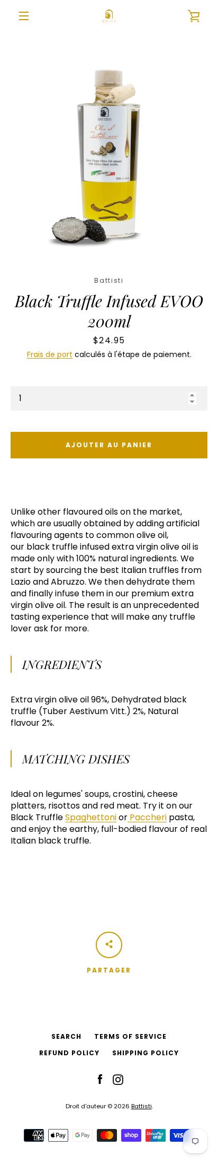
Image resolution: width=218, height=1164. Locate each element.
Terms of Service (130, 1036)
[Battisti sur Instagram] (118, 1079)
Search (66, 1036)
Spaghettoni (90, 817)
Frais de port (49, 354)
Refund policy (69, 1052)
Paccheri (148, 817)
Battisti (141, 1106)
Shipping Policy (145, 1052)
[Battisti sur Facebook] (100, 1079)
